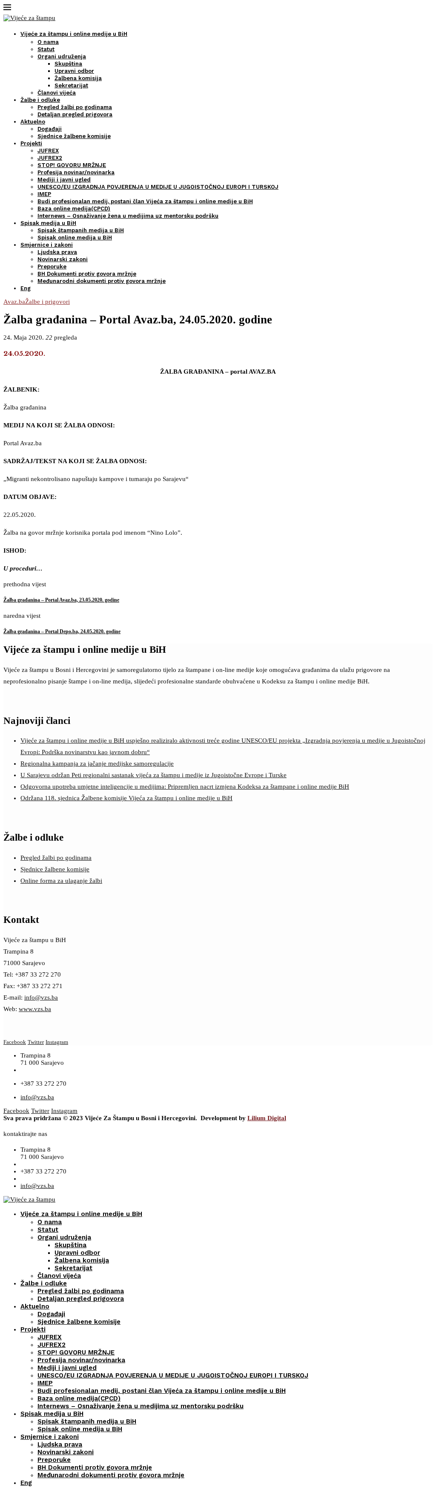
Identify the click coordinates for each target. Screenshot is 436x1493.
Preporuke (51, 266)
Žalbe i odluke (40, 100)
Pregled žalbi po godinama (74, 107)
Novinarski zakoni (62, 259)
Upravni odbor (74, 71)
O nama (48, 42)
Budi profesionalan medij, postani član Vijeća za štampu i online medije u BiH (145, 201)
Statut (45, 49)
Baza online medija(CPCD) (73, 208)
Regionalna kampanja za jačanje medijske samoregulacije (97, 763)
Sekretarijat (71, 85)
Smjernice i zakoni (46, 245)
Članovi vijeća (56, 92)
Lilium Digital (266, 1118)
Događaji (49, 129)
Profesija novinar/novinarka (76, 172)
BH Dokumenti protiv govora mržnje (86, 274)
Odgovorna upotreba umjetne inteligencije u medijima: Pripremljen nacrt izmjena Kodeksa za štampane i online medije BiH (184, 786)
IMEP (44, 194)
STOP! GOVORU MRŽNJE (71, 165)
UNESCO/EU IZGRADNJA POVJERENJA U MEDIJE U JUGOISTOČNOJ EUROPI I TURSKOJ (157, 187)
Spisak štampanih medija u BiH (80, 230)
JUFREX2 (49, 158)
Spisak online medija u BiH (74, 237)
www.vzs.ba (35, 1009)
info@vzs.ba (41, 997)
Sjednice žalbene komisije (74, 136)
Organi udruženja (61, 56)
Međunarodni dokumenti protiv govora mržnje (101, 281)
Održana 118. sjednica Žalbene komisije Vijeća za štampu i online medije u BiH (126, 798)
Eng (25, 288)
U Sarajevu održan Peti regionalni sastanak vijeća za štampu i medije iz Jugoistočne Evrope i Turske (153, 775)
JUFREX (48, 150)
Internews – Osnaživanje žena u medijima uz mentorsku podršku (127, 216)
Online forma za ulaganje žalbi (61, 880)
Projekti (31, 143)
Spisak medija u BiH (48, 223)
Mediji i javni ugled (64, 179)
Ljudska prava (57, 252)
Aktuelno (32, 121)
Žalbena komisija (78, 78)
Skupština (68, 64)
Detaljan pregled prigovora (74, 114)
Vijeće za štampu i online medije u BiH (73, 34)
